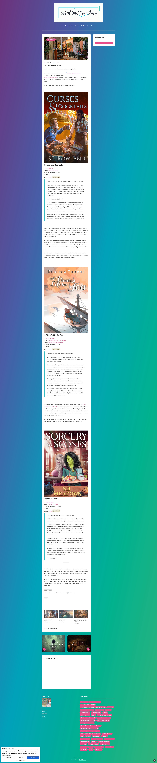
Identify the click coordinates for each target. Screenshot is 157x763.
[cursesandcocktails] (66, 127)
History (93, 739)
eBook (50, 178)
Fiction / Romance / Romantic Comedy (90, 725)
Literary (100, 739)
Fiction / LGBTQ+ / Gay (103, 720)
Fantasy (105, 712)
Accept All (33, 757)
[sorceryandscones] (66, 464)
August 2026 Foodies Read (83, 25)
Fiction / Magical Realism (87, 723)
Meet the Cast (72, 25)
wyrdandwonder (53, 628)
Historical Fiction (85, 739)
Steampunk (84, 749)
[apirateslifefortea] (66, 300)
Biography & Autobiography (88, 704)
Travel (91, 749)
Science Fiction (99, 746)
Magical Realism (85, 741)
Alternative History (95, 702)
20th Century (84, 702)
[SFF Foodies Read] (51, 614)
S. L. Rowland (49, 168)
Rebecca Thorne (50, 338)
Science (90, 746)
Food (82, 736)
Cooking (108, 709)
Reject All (21, 757)
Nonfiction (83, 744)
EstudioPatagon (82, 759)
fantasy (47, 628)
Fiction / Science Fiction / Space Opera (90, 733)
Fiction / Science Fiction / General (89, 728)
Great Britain (96, 736)
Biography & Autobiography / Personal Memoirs (93, 707)
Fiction (93, 715)
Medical (94, 741)
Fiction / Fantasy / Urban (103, 717)
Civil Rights (110, 707)
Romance (83, 746)
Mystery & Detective (104, 741)
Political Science (105, 744)
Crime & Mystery (96, 712)
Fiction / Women (107, 733)
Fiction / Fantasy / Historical (88, 717)
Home (66, 25)
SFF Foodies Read (48, 619)
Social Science (109, 746)
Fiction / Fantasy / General (56, 342)
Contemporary (99, 709)
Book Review (51, 39)
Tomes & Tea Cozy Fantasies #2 (57, 340)
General (88, 736)
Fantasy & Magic (53, 170)
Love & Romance (109, 739)
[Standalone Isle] (66, 614)
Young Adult (98, 749)
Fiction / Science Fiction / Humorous (90, 731)
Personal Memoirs (93, 744)
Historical (104, 736)
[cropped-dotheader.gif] (78, 12)
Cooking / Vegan (85, 712)
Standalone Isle (62, 619)
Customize (8, 757)
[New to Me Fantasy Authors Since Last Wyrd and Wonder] (81, 614)
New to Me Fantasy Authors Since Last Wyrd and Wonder (80, 620)
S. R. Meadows (49, 502)
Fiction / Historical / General (88, 720)
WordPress (81, 757)
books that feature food (50, 77)
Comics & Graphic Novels (87, 709)
